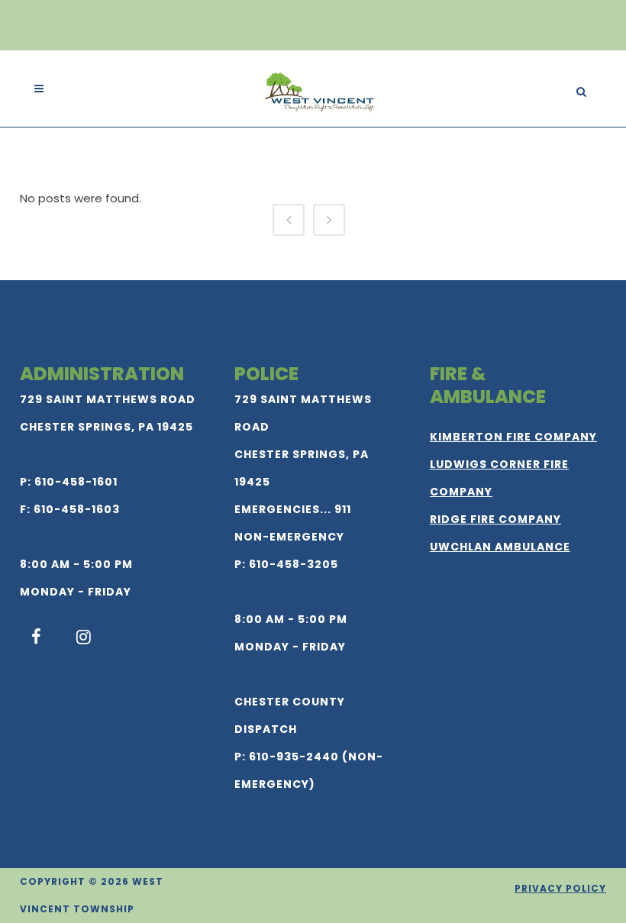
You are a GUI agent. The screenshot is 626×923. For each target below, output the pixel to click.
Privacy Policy (560, 888)
